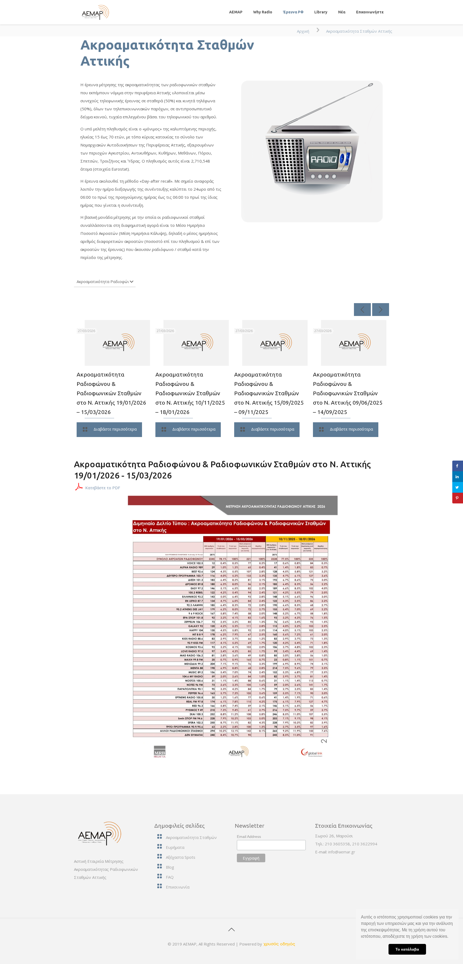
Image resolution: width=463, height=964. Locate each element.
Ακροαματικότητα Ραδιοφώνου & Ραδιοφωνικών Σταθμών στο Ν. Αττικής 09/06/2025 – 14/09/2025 (348, 393)
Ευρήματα (175, 847)
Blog (170, 867)
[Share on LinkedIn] (457, 476)
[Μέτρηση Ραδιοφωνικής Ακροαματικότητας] (94, 12)
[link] (279, 944)
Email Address (249, 836)
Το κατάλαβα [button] (407, 949)
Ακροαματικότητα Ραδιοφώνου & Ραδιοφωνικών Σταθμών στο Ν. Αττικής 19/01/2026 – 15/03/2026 (111, 393)
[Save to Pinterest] (457, 498)
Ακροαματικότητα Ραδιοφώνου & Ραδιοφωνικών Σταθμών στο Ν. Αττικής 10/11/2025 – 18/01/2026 (190, 393)
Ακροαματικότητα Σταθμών (191, 837)
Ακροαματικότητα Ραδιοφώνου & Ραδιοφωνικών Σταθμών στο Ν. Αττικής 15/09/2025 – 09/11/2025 (269, 393)
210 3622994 (364, 843)
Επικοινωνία (177, 887)
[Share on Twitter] (457, 487)
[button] (450, 937)
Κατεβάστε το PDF (102, 487)
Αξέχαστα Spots (180, 857)
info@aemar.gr (341, 851)
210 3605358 (337, 843)
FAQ (170, 877)
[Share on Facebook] (457, 466)
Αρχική (303, 31)
